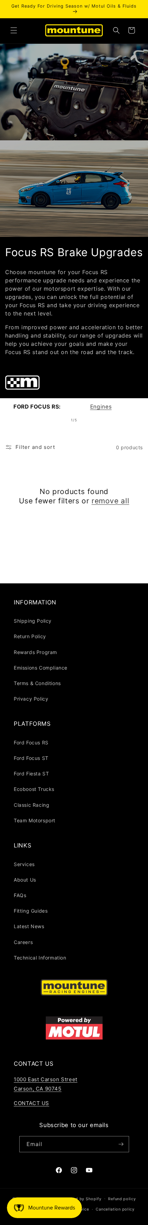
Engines (101, 406)
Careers (23, 942)
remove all (110, 500)
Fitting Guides (30, 911)
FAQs (20, 895)
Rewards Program (35, 652)
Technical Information (40, 958)
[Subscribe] (121, 1144)
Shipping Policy (33, 621)
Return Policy (30, 636)
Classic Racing (31, 805)
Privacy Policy (31, 699)
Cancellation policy (115, 1209)
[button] (13, 30)
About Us (25, 880)
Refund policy (122, 1198)
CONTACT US (31, 1103)
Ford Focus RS (31, 742)
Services (24, 864)
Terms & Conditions (37, 683)
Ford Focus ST (31, 758)
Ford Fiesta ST (31, 773)
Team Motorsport (34, 820)
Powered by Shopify (81, 1198)
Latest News (29, 926)
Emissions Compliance (40, 668)
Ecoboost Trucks (34, 789)
